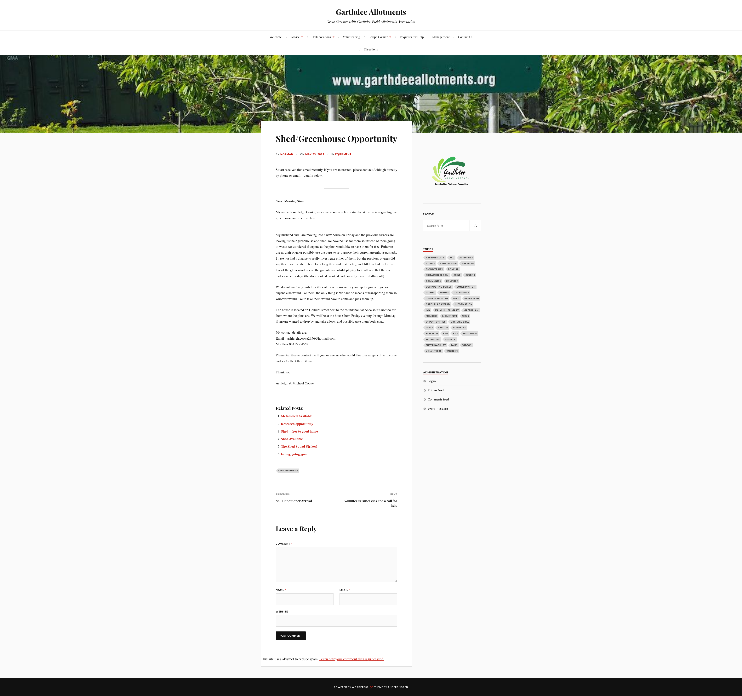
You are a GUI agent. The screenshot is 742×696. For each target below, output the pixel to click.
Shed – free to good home (299, 431)
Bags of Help (448, 263)
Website (282, 611)
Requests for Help (412, 37)
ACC (451, 257)
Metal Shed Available (296, 415)
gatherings (461, 292)
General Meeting (437, 298)
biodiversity (434, 269)
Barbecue (468, 263)
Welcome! (276, 37)
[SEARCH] (475, 225)
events (444, 292)
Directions (371, 49)
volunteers (434, 351)
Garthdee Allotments (371, 12)
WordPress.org (438, 408)
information (463, 304)
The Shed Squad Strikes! (299, 446)
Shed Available (292, 438)
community (433, 281)
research (432, 333)
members (431, 316)
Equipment (343, 154)
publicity (459, 327)
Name (281, 589)
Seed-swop (470, 333)
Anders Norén (398, 687)
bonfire (453, 269)
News (465, 316)
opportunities (288, 470)
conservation (466, 286)
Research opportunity (297, 423)
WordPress (360, 687)
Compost (452, 281)
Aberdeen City (435, 257)
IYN (428, 310)
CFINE (457, 275)
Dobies (430, 292)
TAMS (454, 345)
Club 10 (470, 275)
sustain (450, 339)
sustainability (436, 345)
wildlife (452, 351)
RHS (455, 333)
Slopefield (433, 339)
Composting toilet (439, 286)
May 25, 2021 (314, 154)
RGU (445, 333)
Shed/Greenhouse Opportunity (336, 138)
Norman (286, 154)
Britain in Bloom (437, 275)
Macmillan (471, 310)
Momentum (449, 316)
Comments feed (438, 399)
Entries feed (436, 390)
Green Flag (472, 298)
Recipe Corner (378, 37)
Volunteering (351, 37)
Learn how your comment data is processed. (351, 659)
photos (443, 327)
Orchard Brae (460, 321)
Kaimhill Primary (447, 310)
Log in (432, 381)
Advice (295, 37)
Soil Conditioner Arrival (294, 501)
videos (466, 345)
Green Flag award (438, 304)
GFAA (456, 298)
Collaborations (321, 37)
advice (430, 263)
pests (429, 327)
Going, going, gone (294, 454)
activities (466, 257)
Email (345, 589)
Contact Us (465, 37)
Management (441, 37)
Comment (284, 543)
